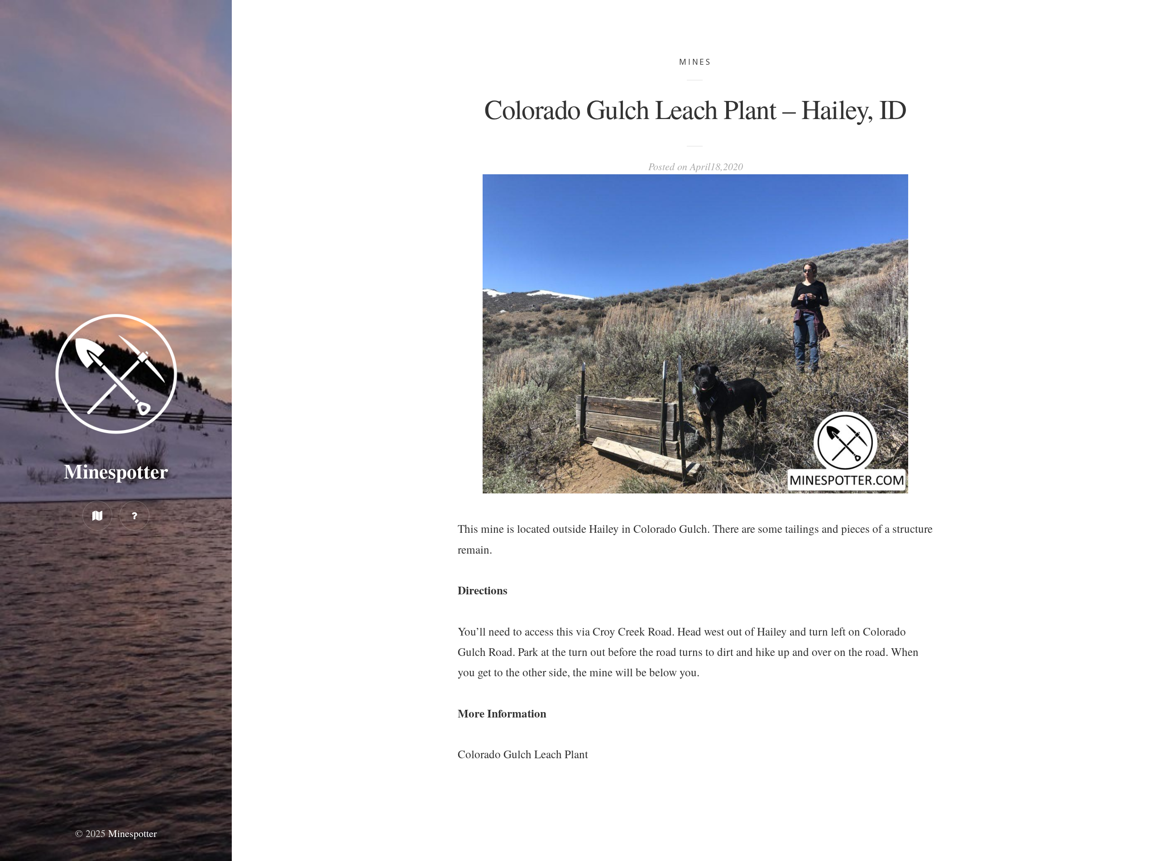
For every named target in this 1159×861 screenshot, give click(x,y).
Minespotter (116, 470)
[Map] (97, 516)
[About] (134, 516)
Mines (695, 62)
